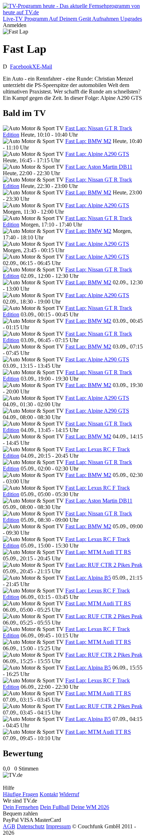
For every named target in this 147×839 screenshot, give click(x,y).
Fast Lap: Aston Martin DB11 (98, 167)
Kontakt (49, 794)
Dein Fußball (55, 807)
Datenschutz (31, 826)
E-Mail (44, 66)
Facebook (21, 66)
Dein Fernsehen (21, 807)
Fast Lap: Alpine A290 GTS (97, 154)
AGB (9, 826)
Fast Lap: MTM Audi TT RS (98, 552)
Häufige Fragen (20, 794)
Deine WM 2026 (90, 807)
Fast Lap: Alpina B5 (88, 578)
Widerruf (69, 794)
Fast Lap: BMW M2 (88, 141)
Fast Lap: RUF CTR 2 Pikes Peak (103, 565)
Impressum (58, 826)
